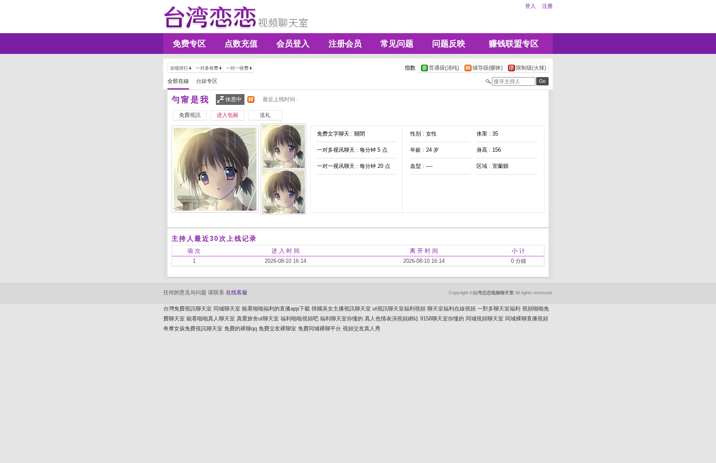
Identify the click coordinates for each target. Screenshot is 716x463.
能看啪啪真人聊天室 (210, 318)
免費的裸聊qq (240, 328)
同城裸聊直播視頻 (526, 318)
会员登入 (293, 43)
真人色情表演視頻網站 (391, 318)
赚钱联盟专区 (514, 43)
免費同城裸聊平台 (319, 328)
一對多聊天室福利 (498, 308)
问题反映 (448, 43)
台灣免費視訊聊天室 (187, 308)
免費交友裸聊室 (277, 328)
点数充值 (241, 43)
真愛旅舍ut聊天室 (258, 318)
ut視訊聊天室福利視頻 (399, 308)
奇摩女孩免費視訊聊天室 (193, 328)
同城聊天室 (226, 308)
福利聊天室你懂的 (341, 318)
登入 (530, 6)
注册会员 (345, 43)
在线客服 (236, 292)
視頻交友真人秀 (361, 328)
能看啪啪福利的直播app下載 (276, 308)
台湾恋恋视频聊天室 (493, 292)
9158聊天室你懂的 (442, 318)
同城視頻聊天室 (484, 318)
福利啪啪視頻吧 (299, 318)
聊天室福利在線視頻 (451, 308)
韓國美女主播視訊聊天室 (341, 308)
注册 (547, 6)
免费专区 (189, 43)
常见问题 (397, 43)
